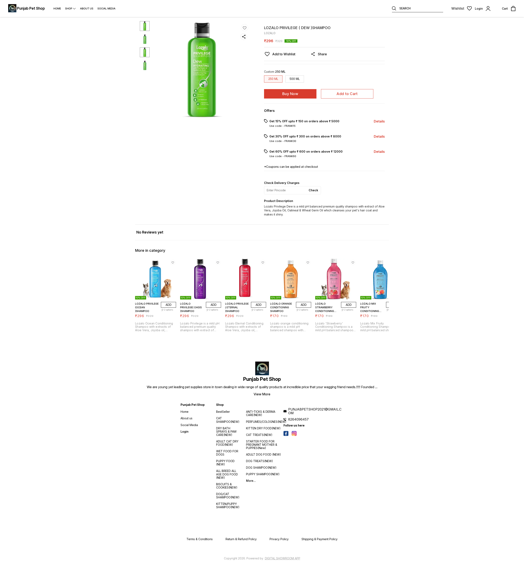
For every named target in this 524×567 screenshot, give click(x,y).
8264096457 (298, 419)
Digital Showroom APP (282, 558)
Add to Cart (347, 94)
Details (379, 121)
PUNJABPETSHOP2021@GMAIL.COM (314, 411)
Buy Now (290, 94)
